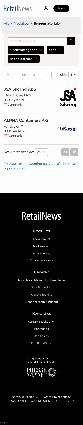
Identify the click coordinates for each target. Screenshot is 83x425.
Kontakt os (41, 329)
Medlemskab (41, 246)
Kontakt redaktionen (41, 321)
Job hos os (41, 336)
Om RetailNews (41, 343)
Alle (6, 23)
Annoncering (41, 253)
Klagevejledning (42, 294)
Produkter (21, 23)
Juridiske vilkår (41, 287)
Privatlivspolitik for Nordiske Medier (41, 280)
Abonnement (41, 239)
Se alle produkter (41, 260)
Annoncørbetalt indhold (41, 301)
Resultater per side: (19, 152)
